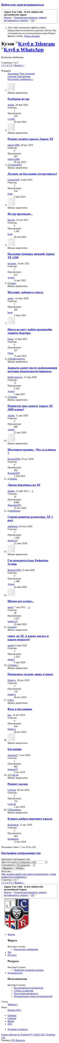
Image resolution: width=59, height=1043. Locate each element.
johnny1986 (14, 145)
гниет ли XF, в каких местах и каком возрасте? (28, 637)
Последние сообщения (26, 949)
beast (10, 234)
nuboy (11, 298)
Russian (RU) (14, 1010)
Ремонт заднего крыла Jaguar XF (30, 139)
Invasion (12, 263)
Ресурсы (12, 955)
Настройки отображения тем (21, 853)
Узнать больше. (32, 36)
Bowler (11, 220)
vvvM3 (11, 119)
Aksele (11, 415)
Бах (9, 715)
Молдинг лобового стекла (25, 292)
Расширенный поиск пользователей (33, 996)
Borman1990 (14, 570)
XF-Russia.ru (18, 1040)
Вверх (11, 1021)
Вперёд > (19, 65)
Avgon (11, 277)
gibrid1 (11, 659)
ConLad (12, 790)
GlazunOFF (13, 179)
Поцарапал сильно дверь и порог (30, 674)
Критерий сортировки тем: (15, 859)
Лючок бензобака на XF (24, 485)
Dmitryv (12, 680)
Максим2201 (14, 505)
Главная (12, 1018)
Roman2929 (14, 459)
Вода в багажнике (20, 709)
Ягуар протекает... (20, 213)
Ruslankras (13, 824)
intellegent (13, 526)
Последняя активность (26, 993)
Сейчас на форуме (23, 990)
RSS (10, 1024)
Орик (10, 339)
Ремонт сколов (18, 784)
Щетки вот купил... (21, 601)
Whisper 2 (13, 1004)
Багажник (15, 749)
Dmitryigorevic (15, 377)
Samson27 (13, 755)
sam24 (11, 645)
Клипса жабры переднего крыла (30, 818)
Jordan (11, 104)
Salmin (11, 491)
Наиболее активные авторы (29, 970)
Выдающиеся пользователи (28, 987)
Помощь (12, 1015)
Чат (9, 952)
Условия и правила (18, 1029)
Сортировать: (8, 865)
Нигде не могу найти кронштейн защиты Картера (30, 331)
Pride (10, 194)
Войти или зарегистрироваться (22, 4)
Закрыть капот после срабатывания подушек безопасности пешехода (32, 369)
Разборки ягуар (18, 99)
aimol (10, 607)
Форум (11, 934)
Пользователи (15, 973)
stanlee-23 (13, 540)
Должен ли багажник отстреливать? (32, 173)
